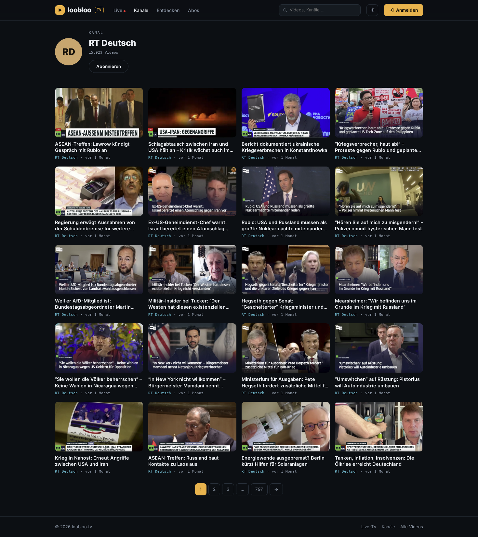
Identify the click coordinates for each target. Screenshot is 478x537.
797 (259, 489)
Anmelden (407, 10)
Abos (193, 10)
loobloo (85, 10)
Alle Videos (411, 526)
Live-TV (369, 526)
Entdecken (168, 10)
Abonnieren (108, 66)
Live (119, 10)
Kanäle (141, 10)
